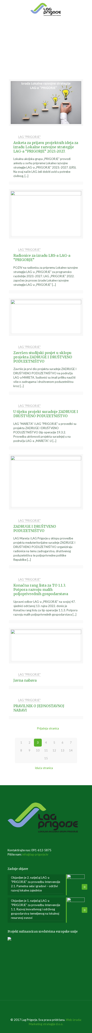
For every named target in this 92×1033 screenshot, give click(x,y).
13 (62, 750)
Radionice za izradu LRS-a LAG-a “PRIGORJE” (41, 257)
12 (54, 750)
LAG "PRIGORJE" (29, 137)
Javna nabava (25, 680)
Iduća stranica (44, 768)
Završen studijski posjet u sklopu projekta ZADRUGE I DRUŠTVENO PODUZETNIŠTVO (42, 357)
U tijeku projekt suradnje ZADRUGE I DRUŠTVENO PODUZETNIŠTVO (45, 414)
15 (46, 758)
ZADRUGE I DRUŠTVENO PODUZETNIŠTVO (34, 528)
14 (71, 750)
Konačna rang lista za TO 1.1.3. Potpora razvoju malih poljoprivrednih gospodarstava (40, 589)
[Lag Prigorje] (46, 9)
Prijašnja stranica (48, 728)
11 (46, 750)
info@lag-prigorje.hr (35, 854)
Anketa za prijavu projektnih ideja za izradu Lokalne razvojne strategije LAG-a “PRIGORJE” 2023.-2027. (45, 147)
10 (38, 750)
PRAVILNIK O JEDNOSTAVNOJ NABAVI (38, 708)
